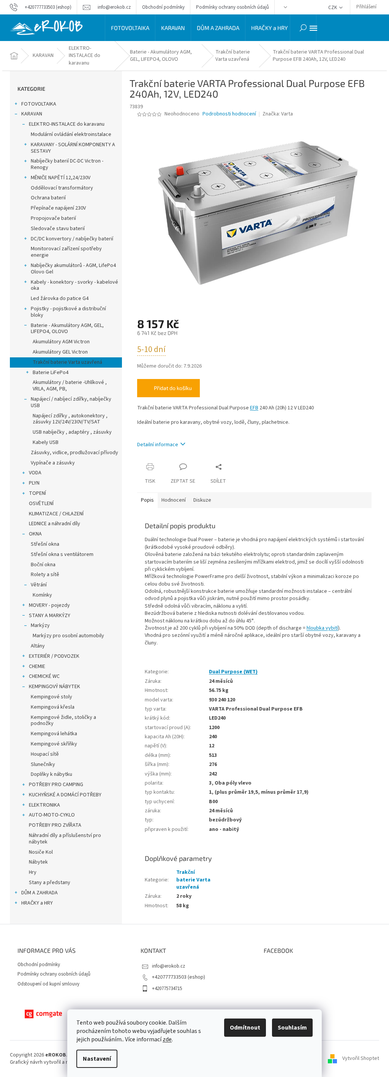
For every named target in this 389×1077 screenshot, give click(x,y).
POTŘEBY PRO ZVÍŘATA (55, 825)
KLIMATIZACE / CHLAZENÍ (56, 514)
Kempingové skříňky (54, 744)
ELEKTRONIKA (44, 805)
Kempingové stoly (51, 697)
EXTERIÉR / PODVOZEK (54, 656)
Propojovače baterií (53, 218)
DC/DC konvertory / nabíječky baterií (72, 239)
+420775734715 (167, 988)
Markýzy (40, 625)
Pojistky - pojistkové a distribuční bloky (68, 312)
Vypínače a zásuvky (53, 463)
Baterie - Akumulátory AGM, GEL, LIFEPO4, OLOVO (67, 329)
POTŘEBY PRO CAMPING (56, 784)
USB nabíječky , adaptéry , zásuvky (72, 432)
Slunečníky (43, 764)
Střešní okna (45, 544)
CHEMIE (37, 666)
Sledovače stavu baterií (58, 228)
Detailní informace (157, 444)
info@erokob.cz (168, 966)
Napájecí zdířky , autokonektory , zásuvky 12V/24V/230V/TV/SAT (70, 419)
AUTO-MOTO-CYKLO (52, 815)
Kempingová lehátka (54, 733)
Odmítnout (245, 1027)
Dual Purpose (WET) (233, 672)
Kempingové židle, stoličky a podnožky (63, 721)
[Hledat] (303, 27)
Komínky (42, 595)
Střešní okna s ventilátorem (62, 554)
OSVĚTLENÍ (41, 503)
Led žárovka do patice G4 (60, 298)
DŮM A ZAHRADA (39, 893)
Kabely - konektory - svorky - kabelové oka (74, 285)
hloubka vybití (322, 628)
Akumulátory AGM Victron (61, 342)
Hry (32, 872)
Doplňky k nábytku (51, 774)
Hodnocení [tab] (173, 500)
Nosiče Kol (41, 852)
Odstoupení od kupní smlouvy (48, 984)
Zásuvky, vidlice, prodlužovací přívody (74, 452)
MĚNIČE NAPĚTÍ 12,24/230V (60, 178)
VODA (35, 473)
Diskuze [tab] (202, 500)
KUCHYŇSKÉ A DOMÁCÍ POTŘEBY (65, 795)
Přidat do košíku (173, 388)
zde (167, 1039)
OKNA (35, 534)
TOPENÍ (37, 493)
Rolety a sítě (45, 574)
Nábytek (38, 862)
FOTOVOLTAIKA (38, 104)
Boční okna (43, 565)
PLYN (34, 483)
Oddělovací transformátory (62, 188)
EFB (254, 408)
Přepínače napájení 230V (58, 208)
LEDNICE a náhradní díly (54, 523)
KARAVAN (31, 114)
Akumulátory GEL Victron (60, 352)
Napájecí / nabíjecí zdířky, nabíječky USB (71, 402)
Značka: (277, 114)
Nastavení (97, 1059)
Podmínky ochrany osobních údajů (232, 7)
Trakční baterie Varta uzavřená (67, 362)
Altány (38, 646)
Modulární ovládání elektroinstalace (71, 134)
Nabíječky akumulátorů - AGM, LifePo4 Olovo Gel (73, 269)
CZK (333, 7)
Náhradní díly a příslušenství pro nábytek (65, 839)
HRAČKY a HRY (37, 903)
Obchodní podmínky (163, 7)
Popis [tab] (147, 500)
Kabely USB (46, 442)
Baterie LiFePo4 (50, 372)
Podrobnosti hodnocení (229, 114)
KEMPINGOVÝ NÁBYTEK (54, 686)
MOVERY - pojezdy (49, 605)
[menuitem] (130, 27)
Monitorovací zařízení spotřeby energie (66, 252)
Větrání (39, 585)
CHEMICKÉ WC (44, 676)
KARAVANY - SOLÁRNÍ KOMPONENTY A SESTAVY (73, 148)
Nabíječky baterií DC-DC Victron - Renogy (67, 164)
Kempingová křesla (52, 707)
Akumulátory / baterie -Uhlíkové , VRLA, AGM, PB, (70, 386)
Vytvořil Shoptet (360, 1059)
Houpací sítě (45, 754)
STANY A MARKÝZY (49, 615)
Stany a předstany (49, 882)
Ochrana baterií (48, 198)
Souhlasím (292, 1027)
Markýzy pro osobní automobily (68, 636)
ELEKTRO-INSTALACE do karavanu (66, 124)
